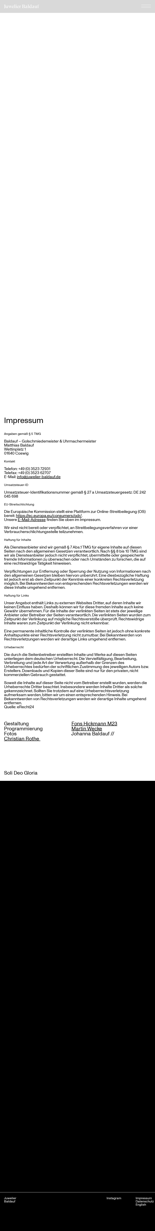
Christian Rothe (22, 738)
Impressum (144, 1198)
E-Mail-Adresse (32, 520)
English (141, 1204)
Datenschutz (145, 1201)
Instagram (114, 1198)
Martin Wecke (86, 728)
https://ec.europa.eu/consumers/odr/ (49, 516)
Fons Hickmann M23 (94, 723)
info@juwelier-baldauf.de (39, 477)
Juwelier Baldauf (21, 6)
